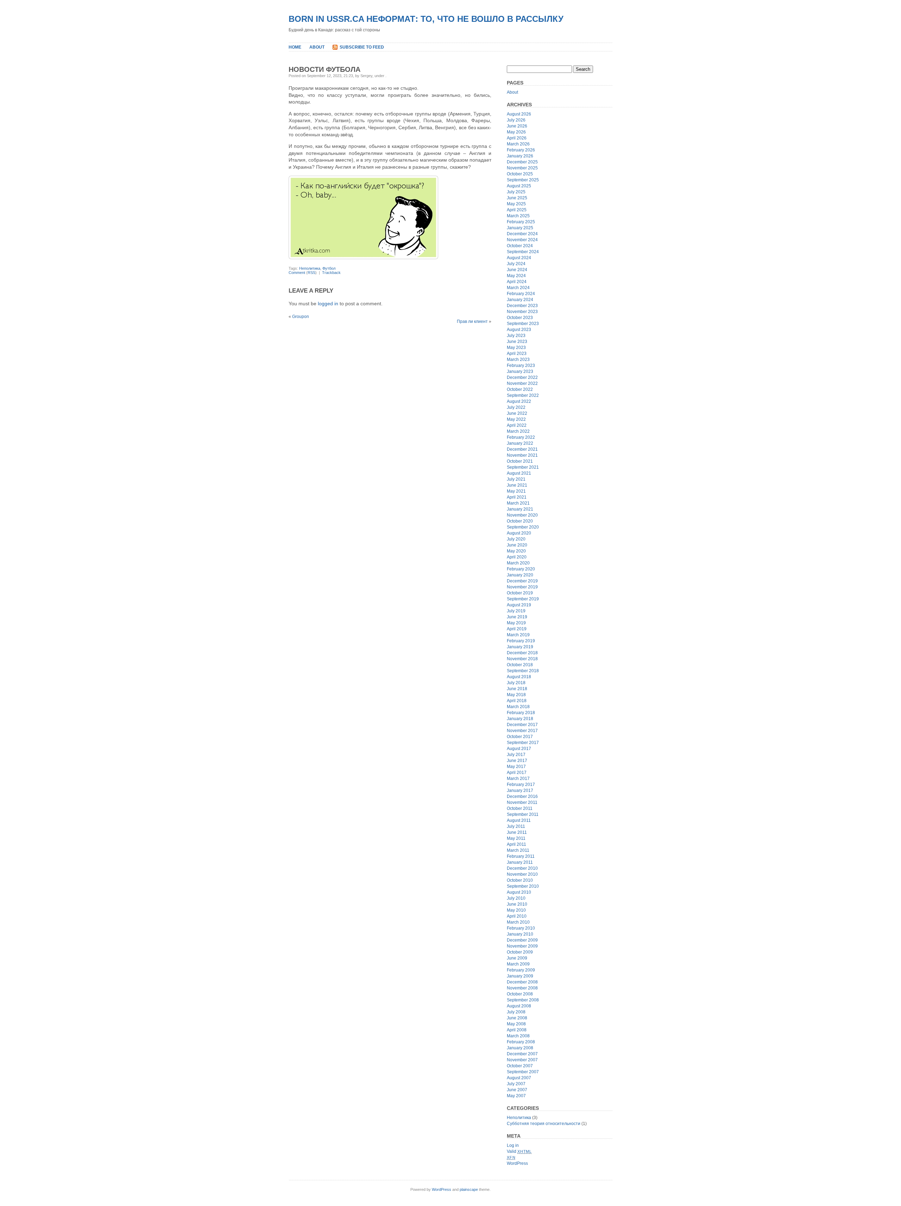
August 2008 (519, 1006)
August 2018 (519, 676)
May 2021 (516, 491)
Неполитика (309, 268)
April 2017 (517, 772)
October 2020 (520, 521)
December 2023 (522, 305)
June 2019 (517, 616)
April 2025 (517, 209)
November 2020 (522, 515)
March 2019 (518, 634)
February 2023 (521, 365)
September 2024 (523, 251)
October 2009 (520, 952)
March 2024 (518, 287)
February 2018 (521, 712)
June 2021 (517, 485)
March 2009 (518, 964)
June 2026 (517, 126)
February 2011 (521, 856)
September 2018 (523, 670)
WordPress (517, 1163)
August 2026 (519, 114)
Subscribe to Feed (362, 47)
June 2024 (517, 269)
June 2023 (517, 341)
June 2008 (517, 1018)
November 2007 (522, 1059)
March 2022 (518, 431)
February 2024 (521, 293)
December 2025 (522, 162)
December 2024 (522, 233)
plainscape (469, 1189)
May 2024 (516, 275)
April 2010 (517, 916)
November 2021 (522, 455)
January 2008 (520, 1047)
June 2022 (517, 413)
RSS (311, 272)
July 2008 (516, 1012)
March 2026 (518, 144)
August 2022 (519, 401)
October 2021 (520, 461)
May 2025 (516, 203)
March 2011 (518, 850)
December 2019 (522, 581)
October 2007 (520, 1065)
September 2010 (523, 886)
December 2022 (522, 377)
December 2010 (522, 868)
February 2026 (521, 150)
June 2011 (517, 832)
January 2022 (520, 443)
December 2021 (522, 449)
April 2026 (517, 138)
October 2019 (520, 592)
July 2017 (516, 754)
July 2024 (516, 263)
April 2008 (517, 1029)
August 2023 (519, 329)
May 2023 (516, 347)
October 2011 (520, 808)
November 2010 (522, 874)
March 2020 (518, 563)
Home (295, 47)
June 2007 (517, 1089)
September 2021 (523, 467)
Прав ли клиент (472, 321)
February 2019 (521, 640)
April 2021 (517, 497)
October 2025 (520, 173)
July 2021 (516, 479)
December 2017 (522, 724)
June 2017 (517, 760)
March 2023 (518, 359)
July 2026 (516, 120)
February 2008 (521, 1041)
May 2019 (516, 622)
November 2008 (522, 988)
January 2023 (520, 371)
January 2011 (520, 862)
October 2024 (520, 245)
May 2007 (516, 1095)
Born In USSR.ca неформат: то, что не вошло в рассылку (426, 19)
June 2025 (517, 197)
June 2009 (517, 958)
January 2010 (520, 934)
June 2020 (517, 545)
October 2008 (520, 994)
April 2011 (516, 844)
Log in (513, 1145)
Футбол (328, 268)
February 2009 (521, 970)
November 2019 (522, 587)
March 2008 (518, 1035)
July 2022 (516, 407)
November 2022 (522, 383)
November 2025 (522, 167)
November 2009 (522, 946)
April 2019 (517, 628)
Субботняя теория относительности (543, 1123)
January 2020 (520, 575)
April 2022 (517, 425)
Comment (297, 272)
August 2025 (519, 185)
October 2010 (520, 880)
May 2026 (516, 132)
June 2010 (517, 904)
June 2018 (517, 688)
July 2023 (516, 335)
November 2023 (522, 311)
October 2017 (520, 736)
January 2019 (520, 646)
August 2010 (519, 892)
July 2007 (516, 1083)
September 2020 (523, 527)
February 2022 (521, 437)
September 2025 (523, 179)
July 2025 (516, 191)
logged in (328, 303)
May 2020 (516, 551)
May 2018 (516, 694)
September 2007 (523, 1071)
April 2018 (517, 700)
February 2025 (521, 221)
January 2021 (520, 509)
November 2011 (522, 802)
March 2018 (518, 706)
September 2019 (523, 598)
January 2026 (520, 156)
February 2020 (521, 569)
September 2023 (523, 323)
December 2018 (522, 652)
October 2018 (520, 664)
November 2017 (522, 730)
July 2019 (516, 610)
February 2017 (521, 784)
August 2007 (519, 1077)
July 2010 (516, 898)
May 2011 (516, 838)
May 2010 (516, 910)
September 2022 (523, 395)
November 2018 (522, 658)
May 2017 (516, 766)
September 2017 (523, 742)
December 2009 (522, 940)
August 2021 (519, 473)
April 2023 (517, 353)
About (317, 47)
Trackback (331, 272)
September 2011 (522, 814)
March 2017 (518, 778)
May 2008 (516, 1023)
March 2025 (518, 215)
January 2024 (520, 299)
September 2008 (523, 1000)
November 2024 (522, 239)
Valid (519, 1151)
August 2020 (519, 533)
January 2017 (520, 790)
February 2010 (521, 928)
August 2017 (519, 748)
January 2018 (520, 718)
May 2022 (516, 419)
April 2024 (517, 281)
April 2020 (517, 557)
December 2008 (522, 982)
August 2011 (519, 820)
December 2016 (522, 796)
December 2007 (522, 1053)
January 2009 (520, 976)
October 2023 (520, 317)
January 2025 (520, 227)
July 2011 (516, 826)
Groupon (300, 316)
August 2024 (519, 257)
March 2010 (518, 922)
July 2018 (516, 682)
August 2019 (519, 604)
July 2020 (516, 539)
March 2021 (518, 503)
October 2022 (520, 389)
